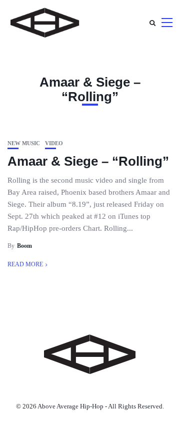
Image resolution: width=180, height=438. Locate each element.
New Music (24, 143)
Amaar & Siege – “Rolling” (88, 161)
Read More (25, 264)
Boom (24, 245)
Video (54, 143)
